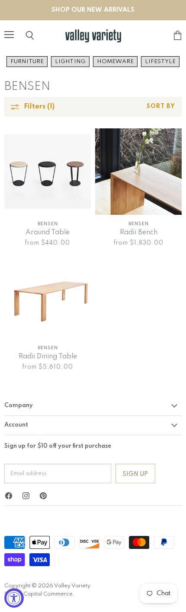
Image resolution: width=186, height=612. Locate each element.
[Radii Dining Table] (47, 295)
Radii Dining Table (48, 356)
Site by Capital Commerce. (39, 594)
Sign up (135, 474)
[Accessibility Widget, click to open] (14, 598)
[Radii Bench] (138, 171)
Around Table (48, 232)
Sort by (161, 106)
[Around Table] (47, 171)
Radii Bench (138, 232)
